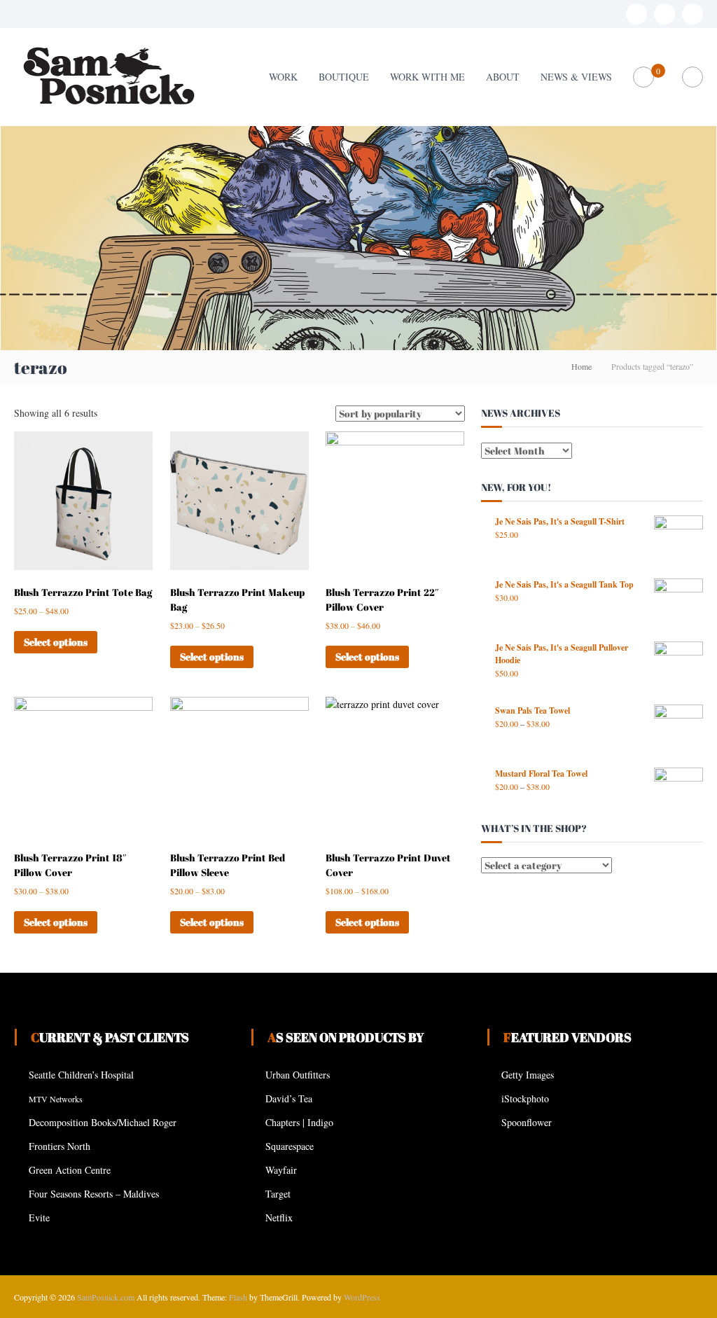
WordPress (362, 1297)
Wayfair (281, 1170)
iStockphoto (525, 1098)
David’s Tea (288, 1098)
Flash (238, 1297)
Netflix (279, 1217)
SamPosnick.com (105, 1297)
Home (581, 366)
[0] (643, 77)
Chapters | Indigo (299, 1122)
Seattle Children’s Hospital (81, 1074)
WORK (283, 76)
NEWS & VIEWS (576, 76)
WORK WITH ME (427, 76)
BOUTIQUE (344, 76)
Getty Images (527, 1074)
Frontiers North (59, 1146)
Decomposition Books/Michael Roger (102, 1122)
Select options (56, 641)
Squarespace (289, 1146)
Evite (39, 1217)
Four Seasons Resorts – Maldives (94, 1193)
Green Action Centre (70, 1170)
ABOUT (503, 76)
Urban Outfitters (297, 1074)
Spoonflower (526, 1122)
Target (278, 1193)
